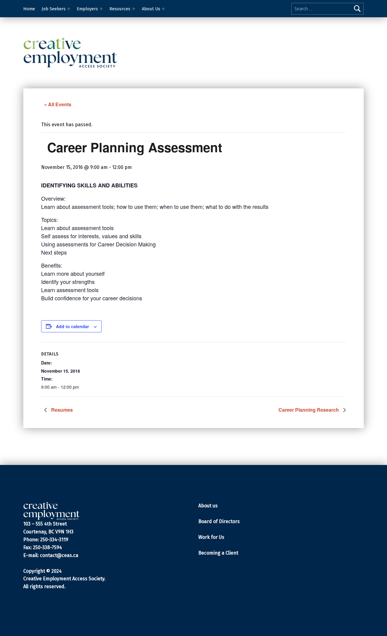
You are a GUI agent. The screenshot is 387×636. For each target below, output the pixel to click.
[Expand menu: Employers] (101, 8)
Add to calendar (72, 326)
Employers (87, 9)
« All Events (57, 104)
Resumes (61, 409)
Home (29, 9)
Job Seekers (54, 9)
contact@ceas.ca (59, 555)
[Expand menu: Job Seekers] (68, 8)
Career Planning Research (309, 409)
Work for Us (211, 537)
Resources (119, 9)
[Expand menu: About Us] (163, 8)
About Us (151, 9)
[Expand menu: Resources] (133, 8)
